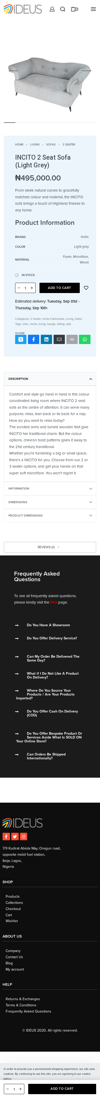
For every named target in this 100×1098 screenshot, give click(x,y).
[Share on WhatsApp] (84, 339)
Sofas (51, 144)
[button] (50, 547)
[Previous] (13, 70)
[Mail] (59, 339)
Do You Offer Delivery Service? (52, 638)
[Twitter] (15, 836)
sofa (68, 324)
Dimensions (17, 502)
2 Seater (69, 144)
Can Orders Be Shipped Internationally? (46, 756)
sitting (60, 324)
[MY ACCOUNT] (52, 9)
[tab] (50, 378)
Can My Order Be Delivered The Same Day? (53, 658)
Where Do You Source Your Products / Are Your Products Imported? (45, 694)
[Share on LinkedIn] (46, 339)
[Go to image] (9, 122)
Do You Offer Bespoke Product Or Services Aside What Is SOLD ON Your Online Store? (49, 737)
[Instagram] (23, 836)
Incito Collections (53, 319)
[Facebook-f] (6, 836)
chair (25, 324)
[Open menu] (93, 9)
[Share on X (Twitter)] (20, 339)
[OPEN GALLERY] (50, 70)
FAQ (53, 602)
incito (33, 324)
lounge (51, 324)
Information (18, 488)
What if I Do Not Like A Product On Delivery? (53, 675)
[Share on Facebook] (33, 339)
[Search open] (62, 9)
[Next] (87, 70)
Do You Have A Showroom (48, 625)
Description (18, 379)
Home (19, 144)
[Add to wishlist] (86, 288)
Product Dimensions (25, 515)
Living (34, 144)
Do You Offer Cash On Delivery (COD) (52, 713)
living (41, 324)
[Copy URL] (72, 339)
